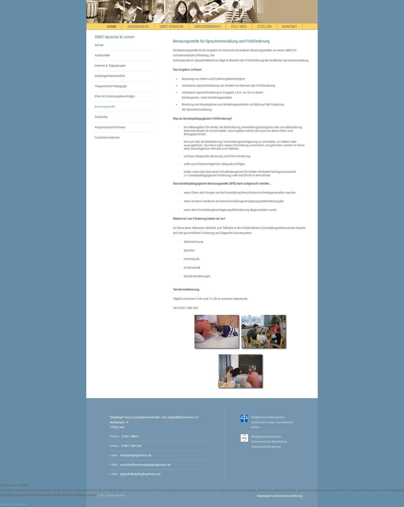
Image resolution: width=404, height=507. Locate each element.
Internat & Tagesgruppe (110, 65)
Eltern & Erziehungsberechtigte (115, 96)
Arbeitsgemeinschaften (110, 76)
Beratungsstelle (105, 106)
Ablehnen (22, 504)
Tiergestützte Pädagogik (111, 86)
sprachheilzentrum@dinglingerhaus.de (145, 464)
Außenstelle (102, 55)
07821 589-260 (131, 446)
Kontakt (289, 27)
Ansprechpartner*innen (110, 127)
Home (111, 27)
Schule (99, 45)
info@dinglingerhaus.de (135, 455)
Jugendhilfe (138, 27)
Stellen (264, 27)
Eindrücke (101, 117)
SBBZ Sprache (171, 27)
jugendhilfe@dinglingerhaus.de (140, 474)
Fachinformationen (107, 137)
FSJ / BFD (239, 27)
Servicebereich (207, 27)
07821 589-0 (130, 436)
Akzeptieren (7, 504)
